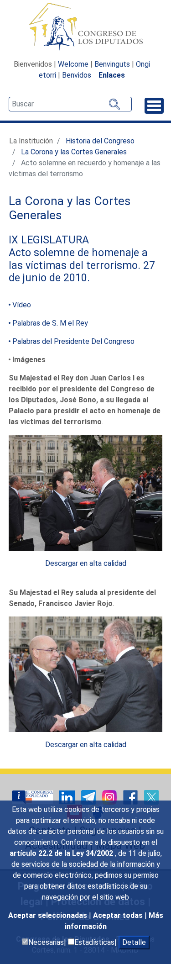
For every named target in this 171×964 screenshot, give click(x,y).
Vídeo (21, 304)
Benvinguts (112, 64)
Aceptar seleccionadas (48, 915)
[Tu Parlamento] (33, 796)
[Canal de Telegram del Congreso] (89, 796)
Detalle (134, 942)
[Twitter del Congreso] (151, 796)
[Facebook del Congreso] (131, 796)
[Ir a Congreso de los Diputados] (86, 26)
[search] (70, 104)
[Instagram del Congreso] (110, 796)
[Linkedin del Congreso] (68, 796)
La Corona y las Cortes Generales (74, 151)
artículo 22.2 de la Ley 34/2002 (62, 853)
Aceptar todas (119, 915)
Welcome (73, 64)
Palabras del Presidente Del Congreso (73, 341)
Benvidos (76, 75)
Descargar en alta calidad (85, 563)
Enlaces (111, 75)
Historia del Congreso (100, 141)
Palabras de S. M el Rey (50, 323)
